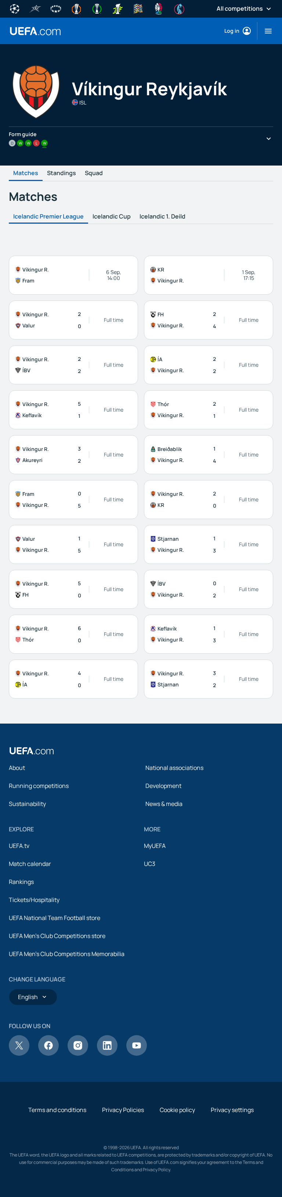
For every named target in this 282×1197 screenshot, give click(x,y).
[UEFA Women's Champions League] (56, 8)
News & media (163, 804)
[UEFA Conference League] (97, 8)
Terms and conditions (57, 1110)
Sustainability (27, 804)
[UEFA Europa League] (76, 8)
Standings (61, 173)
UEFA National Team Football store (54, 918)
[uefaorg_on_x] (19, 1053)
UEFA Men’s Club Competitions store (57, 936)
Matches (25, 173)
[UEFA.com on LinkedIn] (107, 1053)
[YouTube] (136, 1053)
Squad (94, 173)
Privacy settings (232, 1110)
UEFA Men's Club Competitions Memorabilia (66, 954)
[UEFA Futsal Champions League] (35, 8)
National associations (174, 768)
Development (163, 786)
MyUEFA (155, 846)
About (17, 768)
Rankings (21, 882)
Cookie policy (177, 1110)
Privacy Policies (123, 1110)
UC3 (149, 864)
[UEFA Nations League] (138, 8)
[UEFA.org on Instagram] (78, 1053)
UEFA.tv (19, 846)
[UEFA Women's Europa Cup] (117, 8)
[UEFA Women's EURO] (179, 8)
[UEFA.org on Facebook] (48, 1053)
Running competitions (39, 786)
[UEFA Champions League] (15, 8)
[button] (265, 31)
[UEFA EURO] (158, 8)
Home (35, 31)
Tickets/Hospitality (34, 900)
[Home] (31, 750)
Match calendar (30, 864)
